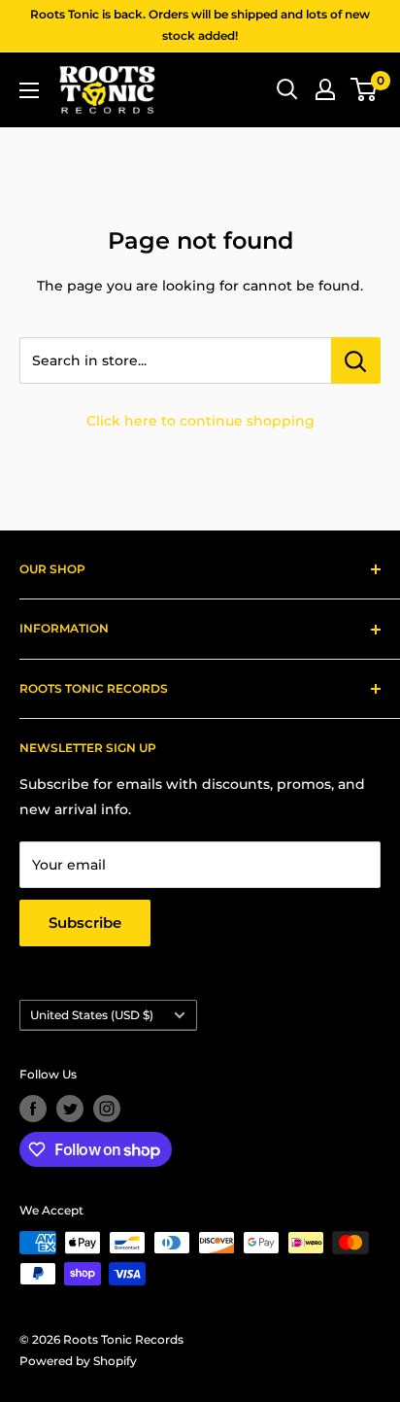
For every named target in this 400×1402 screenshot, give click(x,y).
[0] (364, 89)
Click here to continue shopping (200, 420)
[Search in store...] (356, 360)
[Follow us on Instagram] (106, 1108)
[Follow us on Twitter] (69, 1108)
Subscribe (85, 922)
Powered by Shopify (78, 1360)
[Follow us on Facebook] (33, 1108)
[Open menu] (29, 90)
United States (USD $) (91, 1015)
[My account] (325, 89)
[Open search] (287, 89)
